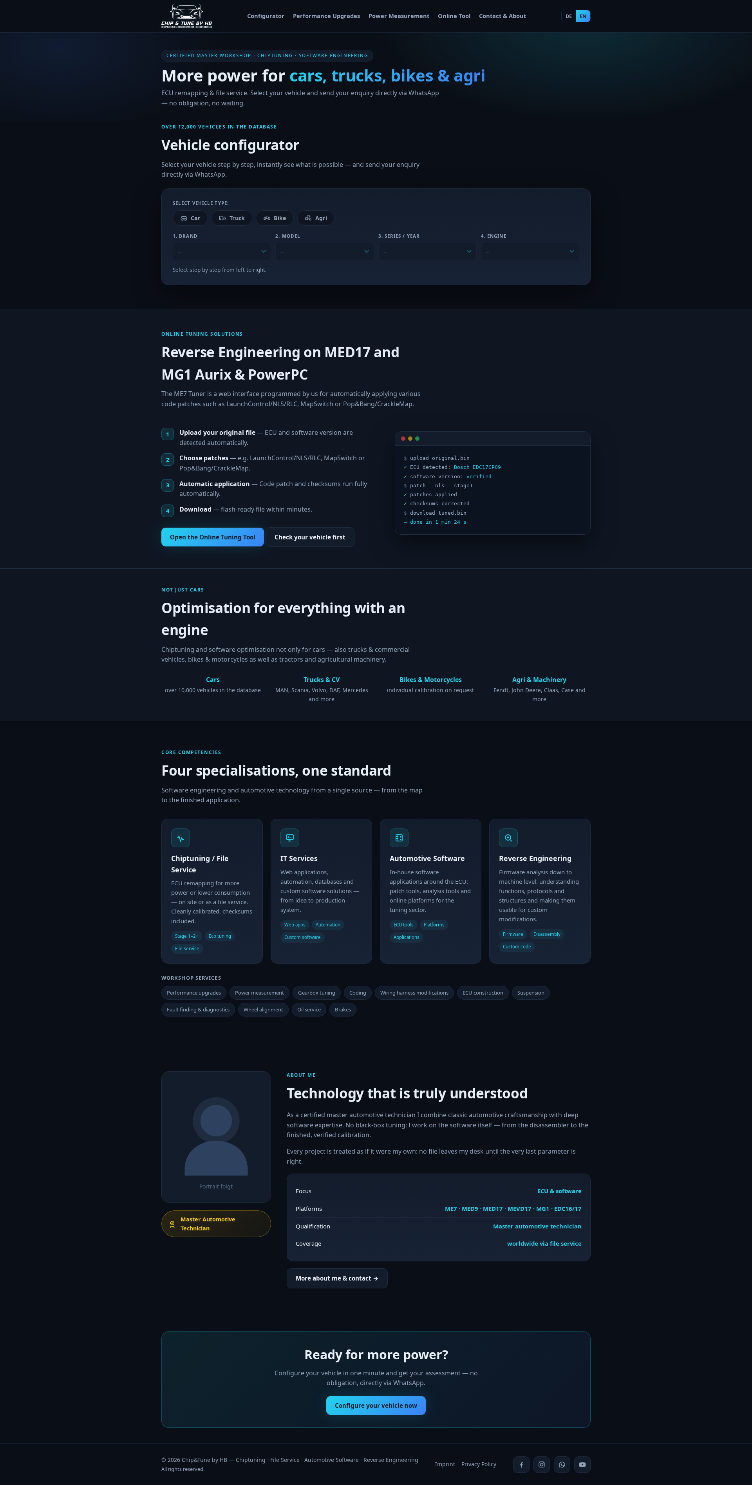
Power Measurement (399, 16)
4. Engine (493, 236)
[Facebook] (521, 1464)
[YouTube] (582, 1464)
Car (196, 218)
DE (569, 16)
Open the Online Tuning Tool (212, 537)
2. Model (287, 236)
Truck (237, 218)
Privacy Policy (478, 1464)
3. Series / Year (399, 236)
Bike (280, 218)
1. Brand (185, 236)
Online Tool (454, 16)
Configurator (265, 16)
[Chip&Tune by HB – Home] (186, 16)
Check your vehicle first (310, 537)
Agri (321, 218)
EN (583, 16)
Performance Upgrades (326, 16)
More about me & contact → (337, 1278)
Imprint (445, 1464)
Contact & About (502, 16)
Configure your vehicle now (376, 1405)
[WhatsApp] (562, 1464)
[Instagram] (541, 1464)
